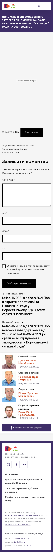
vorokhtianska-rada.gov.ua (17, 525)
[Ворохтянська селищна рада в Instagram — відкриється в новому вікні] (8, 464)
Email (5, 231)
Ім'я (4, 213)
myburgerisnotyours (20, 538)
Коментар (8, 180)
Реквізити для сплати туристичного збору (24, 499)
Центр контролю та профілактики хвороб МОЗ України (23, 481)
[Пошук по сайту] (39, 6)
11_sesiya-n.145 (10, 132)
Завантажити (31, 132)
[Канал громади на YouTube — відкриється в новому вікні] (24, 464)
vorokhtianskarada (18, 149)
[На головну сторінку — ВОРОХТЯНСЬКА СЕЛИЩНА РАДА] (9, 6)
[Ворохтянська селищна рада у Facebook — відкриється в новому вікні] (16, 464)
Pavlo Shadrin (19, 542)
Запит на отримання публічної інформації (21, 490)
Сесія (16, 153)
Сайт (5, 249)
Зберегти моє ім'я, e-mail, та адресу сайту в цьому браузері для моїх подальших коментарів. (28, 269)
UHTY (28, 546)
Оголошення (11, 475)
